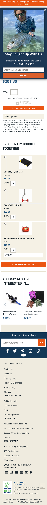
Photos (7, 410)
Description (11, 116)
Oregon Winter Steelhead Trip (16, 433)
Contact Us (8, 369)
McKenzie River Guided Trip (15, 423)
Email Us (10, 460)
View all (7, 437)
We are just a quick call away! (17, 466)
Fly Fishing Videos (11, 414)
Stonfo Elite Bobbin (13, 205)
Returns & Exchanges (13, 383)
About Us (8, 373)
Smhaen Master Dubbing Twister (9, 312)
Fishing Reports (10, 401)
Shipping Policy (10, 378)
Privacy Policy (9, 387)
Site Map (7, 392)
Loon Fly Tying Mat (13, 171)
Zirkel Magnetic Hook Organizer (19, 238)
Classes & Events (11, 405)
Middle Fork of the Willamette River (19, 428)
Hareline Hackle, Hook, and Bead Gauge (33, 312)
